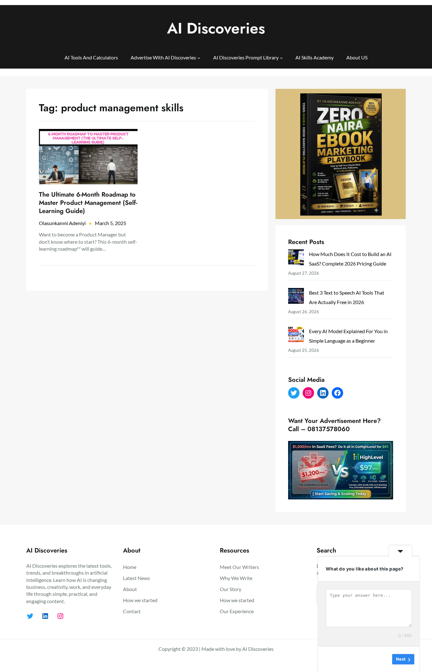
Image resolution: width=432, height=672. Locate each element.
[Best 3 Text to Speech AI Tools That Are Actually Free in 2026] (296, 297)
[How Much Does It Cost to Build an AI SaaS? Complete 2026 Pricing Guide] (296, 258)
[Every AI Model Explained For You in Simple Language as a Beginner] (296, 336)
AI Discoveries (216, 28)
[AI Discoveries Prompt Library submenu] (281, 57)
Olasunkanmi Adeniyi (62, 223)
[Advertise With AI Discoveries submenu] (199, 57)
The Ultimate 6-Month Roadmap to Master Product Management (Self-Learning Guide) (88, 203)
